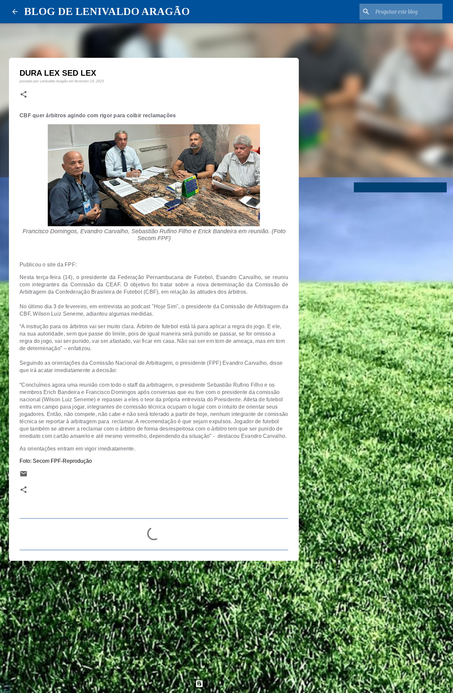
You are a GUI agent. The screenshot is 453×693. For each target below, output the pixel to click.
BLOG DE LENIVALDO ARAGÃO (107, 11)
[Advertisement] (153, 617)
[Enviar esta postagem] (24, 476)
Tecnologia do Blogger (230, 683)
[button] (24, 94)
